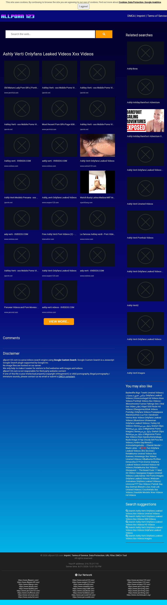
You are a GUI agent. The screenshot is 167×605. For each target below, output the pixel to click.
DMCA (131, 15)
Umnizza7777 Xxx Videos (138, 484)
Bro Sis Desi (147, 450)
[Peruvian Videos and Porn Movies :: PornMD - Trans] (21, 302)
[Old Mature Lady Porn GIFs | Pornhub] (21, 82)
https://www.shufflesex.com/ (28, 593)
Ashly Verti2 (132, 305)
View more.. (59, 321)
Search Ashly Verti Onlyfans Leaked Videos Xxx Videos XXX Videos (144, 517)
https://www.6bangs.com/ (28, 584)
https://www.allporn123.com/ (139, 582)
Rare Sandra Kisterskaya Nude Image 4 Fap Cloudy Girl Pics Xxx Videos (144, 440)
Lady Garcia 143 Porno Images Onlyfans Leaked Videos (144, 477)
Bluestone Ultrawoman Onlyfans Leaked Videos (141, 422)
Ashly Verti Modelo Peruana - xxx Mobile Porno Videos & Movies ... (36, 197)
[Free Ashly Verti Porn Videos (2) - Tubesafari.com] (59, 229)
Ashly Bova (132, 68)
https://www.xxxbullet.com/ (28, 597)
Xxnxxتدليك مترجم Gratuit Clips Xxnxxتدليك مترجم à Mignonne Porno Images (144, 429)
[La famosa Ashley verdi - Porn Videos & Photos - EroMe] (97, 229)
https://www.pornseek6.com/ (84, 597)
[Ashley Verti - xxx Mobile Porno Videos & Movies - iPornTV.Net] (21, 119)
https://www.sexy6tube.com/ (83, 591)
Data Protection (97, 555)
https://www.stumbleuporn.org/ (139, 595)
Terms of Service (157, 15)
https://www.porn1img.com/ (138, 586)
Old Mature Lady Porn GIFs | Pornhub (21, 87)
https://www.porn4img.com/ (138, 593)
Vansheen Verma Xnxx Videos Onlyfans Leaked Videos (143, 417)
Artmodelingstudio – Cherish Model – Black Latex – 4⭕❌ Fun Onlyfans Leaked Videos (144, 448)
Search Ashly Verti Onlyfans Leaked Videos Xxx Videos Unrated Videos (144, 512)
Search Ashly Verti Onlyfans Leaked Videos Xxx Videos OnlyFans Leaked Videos (144, 530)
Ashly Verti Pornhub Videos (140, 237)
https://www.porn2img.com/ (138, 589)
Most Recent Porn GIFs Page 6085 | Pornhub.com (66, 124)
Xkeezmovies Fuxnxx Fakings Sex (142, 403)
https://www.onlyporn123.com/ (138, 584)
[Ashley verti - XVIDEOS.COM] (21, 156)
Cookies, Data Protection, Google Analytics (140, 2)
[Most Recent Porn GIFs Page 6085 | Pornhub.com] (59, 119)
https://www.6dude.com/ (28, 586)
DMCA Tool (121, 555)
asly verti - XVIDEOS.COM (16, 234)
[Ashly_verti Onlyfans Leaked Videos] (59, 192)
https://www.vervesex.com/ (28, 595)
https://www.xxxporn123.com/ (83, 582)
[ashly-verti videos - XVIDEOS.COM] (59, 302)
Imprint (141, 15)
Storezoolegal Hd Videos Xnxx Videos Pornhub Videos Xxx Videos (145, 399)
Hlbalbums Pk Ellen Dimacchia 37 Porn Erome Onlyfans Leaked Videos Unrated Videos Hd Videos (143, 463)
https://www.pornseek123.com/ (84, 595)
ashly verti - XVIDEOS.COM (54, 160)
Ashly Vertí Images (136, 373)
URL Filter (110, 555)
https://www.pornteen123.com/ (139, 580)
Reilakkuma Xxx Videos (145, 467)
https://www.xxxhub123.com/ (83, 580)
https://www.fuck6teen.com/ (83, 593)
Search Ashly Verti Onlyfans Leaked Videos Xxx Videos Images (144, 537)
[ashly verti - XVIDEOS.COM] (59, 156)
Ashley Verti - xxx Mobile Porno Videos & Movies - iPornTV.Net (34, 124)
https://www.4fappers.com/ (28, 580)
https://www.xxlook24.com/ (83, 586)
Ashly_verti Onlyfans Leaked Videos (59, 197)
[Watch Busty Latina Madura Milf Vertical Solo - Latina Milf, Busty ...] (97, 192)
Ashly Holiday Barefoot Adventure (143, 102)
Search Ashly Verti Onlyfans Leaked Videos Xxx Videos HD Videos (144, 523)
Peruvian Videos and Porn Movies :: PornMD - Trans (28, 307)
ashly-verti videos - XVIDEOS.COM (58, 307)
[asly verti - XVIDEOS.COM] (21, 229)
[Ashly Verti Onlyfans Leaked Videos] (59, 265)
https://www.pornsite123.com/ (28, 591)
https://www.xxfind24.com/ (83, 584)
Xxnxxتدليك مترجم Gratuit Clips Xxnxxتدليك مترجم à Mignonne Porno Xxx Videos (145, 434)
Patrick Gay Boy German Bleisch (144, 485)
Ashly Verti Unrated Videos (140, 203)
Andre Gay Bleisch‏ (143, 442)
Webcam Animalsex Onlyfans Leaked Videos (143, 480)
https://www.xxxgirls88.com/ (83, 589)
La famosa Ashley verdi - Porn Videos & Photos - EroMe (106, 234)
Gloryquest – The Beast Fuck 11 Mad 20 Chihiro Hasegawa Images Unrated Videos (144, 473)
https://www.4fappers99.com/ (28, 582)
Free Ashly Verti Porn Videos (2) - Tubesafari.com (66, 234)
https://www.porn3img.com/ (138, 591)
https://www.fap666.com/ (28, 589)
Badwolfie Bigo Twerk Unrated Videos (144, 392)
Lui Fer (144, 414)
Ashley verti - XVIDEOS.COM (17, 160)
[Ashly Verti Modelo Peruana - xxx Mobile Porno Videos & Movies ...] (21, 192)
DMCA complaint (67, 376)
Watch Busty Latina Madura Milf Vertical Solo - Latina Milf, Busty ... (111, 197)
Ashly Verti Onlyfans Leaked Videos (59, 270)
